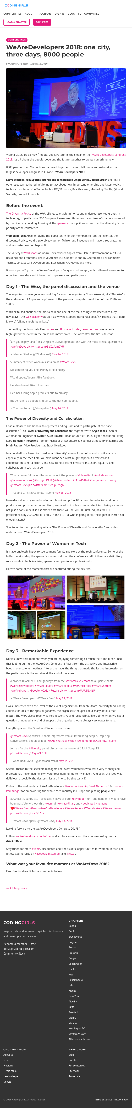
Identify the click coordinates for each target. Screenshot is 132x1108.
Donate (7, 1081)
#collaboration (104, 475)
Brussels (73, 953)
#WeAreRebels (63, 686)
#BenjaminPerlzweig (103, 480)
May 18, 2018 (64, 698)
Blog (71, 13)
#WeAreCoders (44, 686)
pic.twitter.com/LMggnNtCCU (28, 753)
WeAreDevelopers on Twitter (33, 836)
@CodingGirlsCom (104, 741)
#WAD (51, 741)
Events (60, 13)
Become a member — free (19, 944)
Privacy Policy (121, 1099)
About (29, 13)
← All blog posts (16, 888)
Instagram (54, 854)
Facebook (41, 854)
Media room (9, 1070)
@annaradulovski (21, 480)
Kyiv (71, 974)
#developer (79, 799)
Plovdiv (73, 1001)
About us (8, 1054)
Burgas (72, 958)
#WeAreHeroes (82, 686)
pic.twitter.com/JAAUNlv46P (77, 690)
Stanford (73, 1012)
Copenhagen (75, 963)
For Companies (88, 13)
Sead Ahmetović (99, 786)
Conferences (17, 40)
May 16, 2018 (60, 354)
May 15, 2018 (67, 761)
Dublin (72, 969)
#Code (44, 690)
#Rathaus (61, 741)
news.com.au (90, 329)
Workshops (30, 253)
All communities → (79, 1039)
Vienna (72, 1017)
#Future (54, 690)
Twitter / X (74, 1076)
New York (74, 996)
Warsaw (73, 1023)
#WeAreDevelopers (22, 686)
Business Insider (70, 329)
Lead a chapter (11, 1076)
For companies (77, 1065)
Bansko (72, 925)
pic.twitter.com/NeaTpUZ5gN (46, 485)
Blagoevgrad (75, 936)
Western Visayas (77, 1034)
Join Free (42, 22)
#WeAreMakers (19, 690)
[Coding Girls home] (16, 5)
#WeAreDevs (18, 346)
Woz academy (34, 317)
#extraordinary (66, 803)
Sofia (71, 1006)
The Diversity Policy (18, 213)
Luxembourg (76, 979)
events (36, 849)
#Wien (72, 741)
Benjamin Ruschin (76, 786)
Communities (12, 13)
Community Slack (14, 953)
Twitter (71, 854)
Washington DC (77, 1028)
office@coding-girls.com (18, 949)
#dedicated (88, 803)
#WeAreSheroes (101, 686)
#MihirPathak (81, 480)
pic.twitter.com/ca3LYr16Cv (27, 813)
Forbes (50, 329)
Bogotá (72, 942)
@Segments (84, 741)
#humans (101, 803)
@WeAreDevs (19, 485)
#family (35, 808)
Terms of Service (103, 1099)
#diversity (84, 475)
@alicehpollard (62, 480)
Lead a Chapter (17, 22)
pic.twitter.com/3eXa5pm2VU (45, 346)
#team (86, 681)
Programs (44, 13)
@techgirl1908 (42, 480)
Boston (72, 947)
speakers (62, 223)
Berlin (72, 931)
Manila (72, 990)
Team (6, 1060)
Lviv (71, 985)
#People (35, 690)
